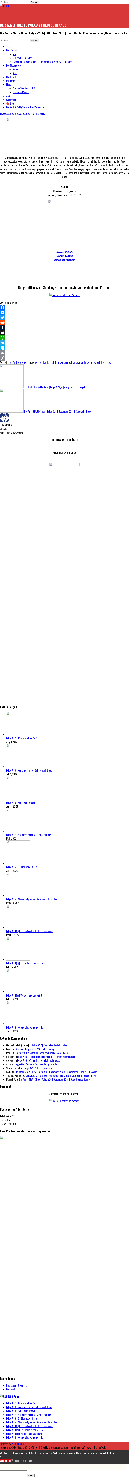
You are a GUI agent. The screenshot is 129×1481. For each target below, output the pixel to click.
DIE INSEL (9, 15)
